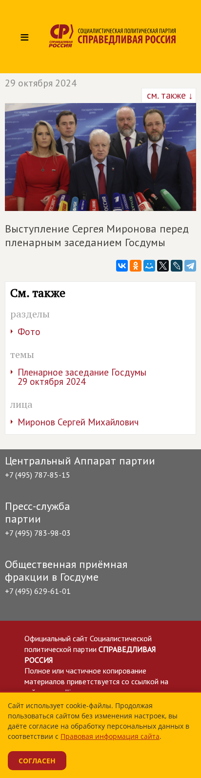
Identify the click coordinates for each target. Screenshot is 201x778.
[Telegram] (190, 266)
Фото (29, 331)
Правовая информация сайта (110, 736)
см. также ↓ (168, 95)
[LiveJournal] (176, 266)
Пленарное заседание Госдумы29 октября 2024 (82, 376)
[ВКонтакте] (122, 266)
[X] (163, 266)
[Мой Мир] (149, 266)
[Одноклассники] (135, 266)
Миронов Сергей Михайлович (78, 422)
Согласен (37, 760)
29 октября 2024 (41, 83)
